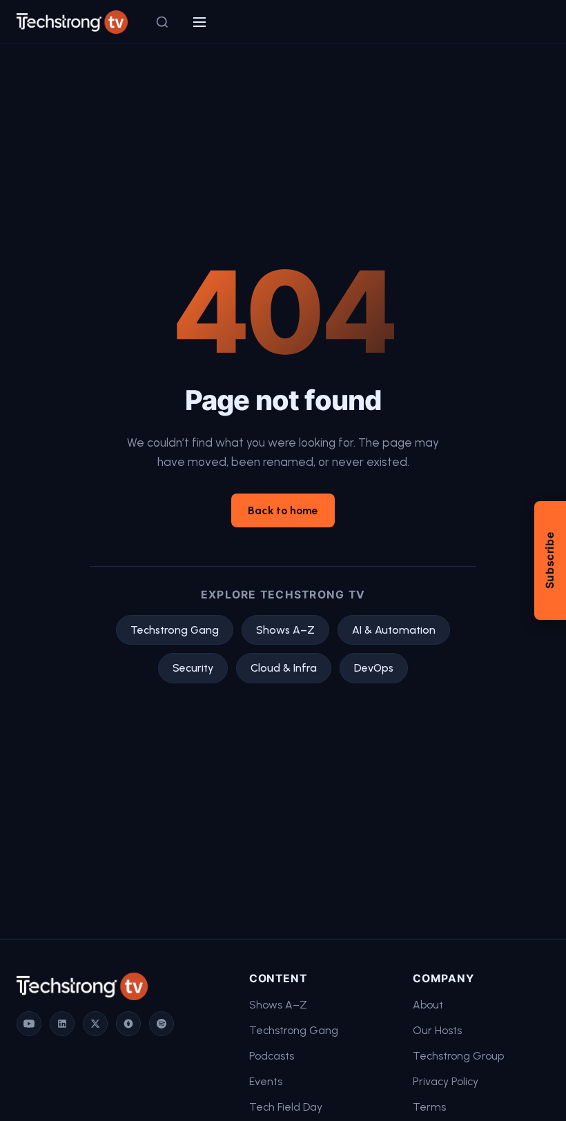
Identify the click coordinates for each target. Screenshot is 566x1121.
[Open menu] (199, 22)
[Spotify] (161, 1023)
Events (265, 1081)
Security (193, 667)
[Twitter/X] (95, 1023)
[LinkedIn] (62, 1023)
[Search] (162, 22)
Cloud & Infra (284, 667)
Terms (429, 1106)
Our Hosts (437, 1030)
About (428, 1004)
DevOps (373, 667)
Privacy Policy (445, 1081)
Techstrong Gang (174, 629)
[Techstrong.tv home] (72, 22)
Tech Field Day (285, 1106)
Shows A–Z (285, 629)
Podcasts (271, 1055)
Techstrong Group (458, 1055)
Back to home (283, 510)
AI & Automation (394, 629)
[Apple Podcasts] (128, 1023)
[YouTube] (29, 1023)
